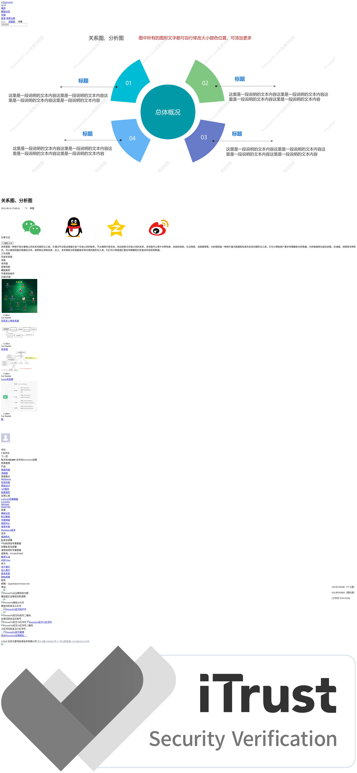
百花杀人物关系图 (10, 321)
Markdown (6, 479)
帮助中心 (5, 523)
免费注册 (10, 18)
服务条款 (5, 573)
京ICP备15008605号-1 (47, 641)
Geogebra (5, 502)
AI (2, 5)
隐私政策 (5, 577)
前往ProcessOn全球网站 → (14, 635)
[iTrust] (178, 770)
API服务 (5, 489)
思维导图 (5, 470)
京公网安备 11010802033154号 (74, 641)
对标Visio (5, 560)
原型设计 (5, 486)
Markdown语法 (8, 530)
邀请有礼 (5, 537)
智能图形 (5, 492)
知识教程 (5, 517)
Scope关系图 (7, 379)
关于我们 (5, 567)
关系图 (4, 349)
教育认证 (5, 557)
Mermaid (5, 504)
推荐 (3, 8)
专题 (3, 15)
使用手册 (5, 527)
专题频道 (5, 520)
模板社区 (5, 11)
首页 (3, 22)
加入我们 (5, 570)
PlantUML (6, 507)
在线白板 (5, 482)
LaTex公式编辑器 (9, 499)
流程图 (11, 22)
